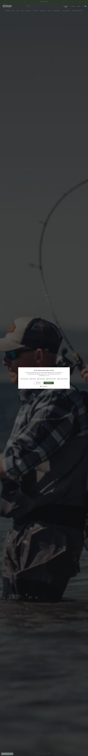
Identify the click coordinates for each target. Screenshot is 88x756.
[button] (44, 386)
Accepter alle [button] (49, 382)
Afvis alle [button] (38, 382)
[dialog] (44, 378)
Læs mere (47, 375)
